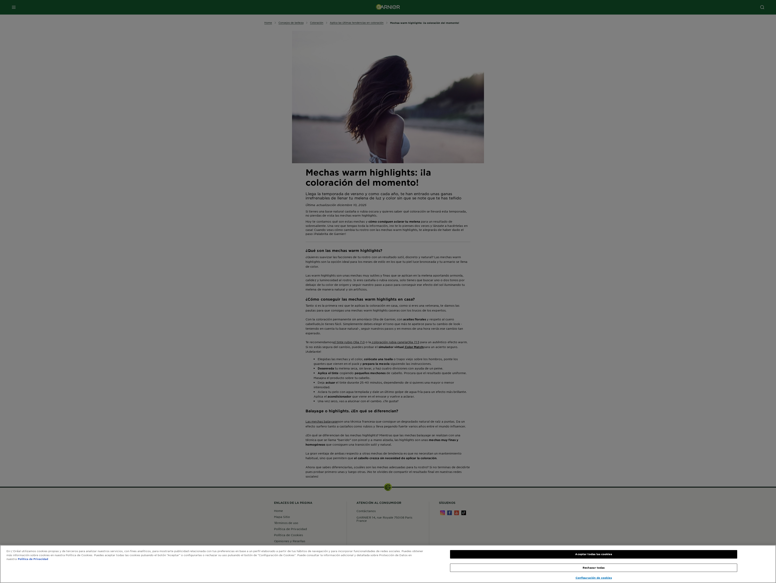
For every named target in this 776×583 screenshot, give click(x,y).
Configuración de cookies (594, 577)
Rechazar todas (594, 567)
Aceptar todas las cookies (593, 554)
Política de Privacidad (33, 559)
